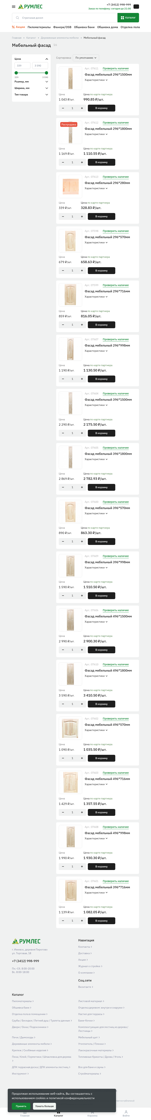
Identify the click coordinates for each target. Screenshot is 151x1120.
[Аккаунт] (136, 6)
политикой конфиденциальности (71, 1098)
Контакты (84, 946)
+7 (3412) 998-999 (25, 961)
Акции (82, 959)
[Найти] (16, 17)
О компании (85, 972)
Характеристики (95, 80)
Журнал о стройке (89, 966)
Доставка (84, 953)
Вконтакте (85, 987)
